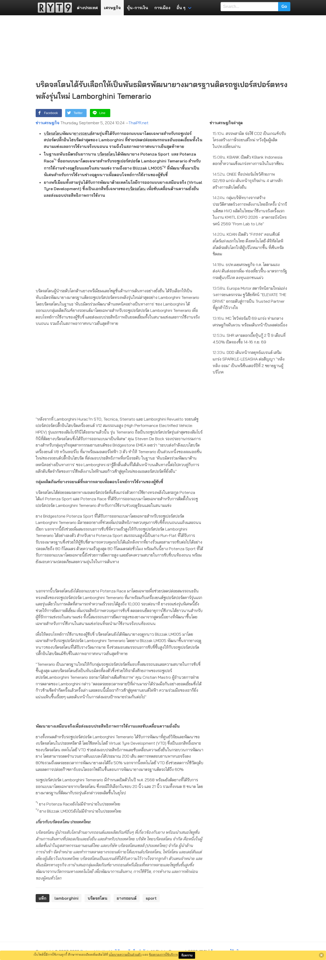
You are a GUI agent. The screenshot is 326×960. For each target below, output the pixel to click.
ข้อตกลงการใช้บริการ (163, 954)
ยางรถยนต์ (83, 133)
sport (151, 898)
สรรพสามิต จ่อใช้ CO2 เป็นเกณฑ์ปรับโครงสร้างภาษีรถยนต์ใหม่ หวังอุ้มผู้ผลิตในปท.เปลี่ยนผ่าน (249, 140)
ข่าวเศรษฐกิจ (47, 122)
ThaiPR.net (138, 122)
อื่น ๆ (180, 7)
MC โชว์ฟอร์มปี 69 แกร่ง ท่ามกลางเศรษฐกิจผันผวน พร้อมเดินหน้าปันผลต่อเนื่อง (250, 321)
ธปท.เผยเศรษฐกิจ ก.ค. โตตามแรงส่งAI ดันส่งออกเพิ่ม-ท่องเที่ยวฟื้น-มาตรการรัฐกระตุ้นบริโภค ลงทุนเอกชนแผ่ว (250, 271)
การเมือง (162, 7)
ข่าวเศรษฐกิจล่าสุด (226, 122)
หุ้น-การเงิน (137, 7)
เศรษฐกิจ (112, 7)
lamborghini (66, 898)
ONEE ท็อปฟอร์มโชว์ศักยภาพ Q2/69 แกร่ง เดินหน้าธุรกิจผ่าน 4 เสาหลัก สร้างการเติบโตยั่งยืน (248, 181)
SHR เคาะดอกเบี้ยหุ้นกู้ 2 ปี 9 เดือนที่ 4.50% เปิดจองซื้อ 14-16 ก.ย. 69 (249, 338)
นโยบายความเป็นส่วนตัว (125, 954)
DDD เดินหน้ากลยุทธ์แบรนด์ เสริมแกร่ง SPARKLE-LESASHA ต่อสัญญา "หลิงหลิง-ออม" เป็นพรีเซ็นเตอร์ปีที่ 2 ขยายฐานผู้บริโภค (248, 362)
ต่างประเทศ (87, 7)
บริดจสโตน (53, 133)
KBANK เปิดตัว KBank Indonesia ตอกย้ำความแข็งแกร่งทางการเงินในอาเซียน (248, 160)
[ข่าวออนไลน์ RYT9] (53, 7)
